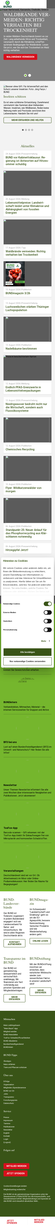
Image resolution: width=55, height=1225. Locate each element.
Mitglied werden (39, 1221)
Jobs (6, 1094)
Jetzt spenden (12, 1221)
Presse (6, 1117)
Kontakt (7, 1136)
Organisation (9, 1084)
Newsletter (8, 1130)
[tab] (25, 75)
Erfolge (6, 1081)
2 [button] (29, 75)
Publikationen (9, 1127)
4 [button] (32, 130)
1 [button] (25, 75)
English (6, 1133)
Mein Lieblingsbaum (12, 1025)
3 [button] (29, 130)
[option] (27, 104)
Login (6, 1139)
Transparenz (9, 1097)
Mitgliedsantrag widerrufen (15, 1189)
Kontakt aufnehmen (14, 943)
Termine (7, 1123)
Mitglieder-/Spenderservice (15, 1088)
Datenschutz (9, 1103)
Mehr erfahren (14, 998)
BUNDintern (8, 1047)
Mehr (43, 641)
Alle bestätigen (27, 652)
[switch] (48, 612)
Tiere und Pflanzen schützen (15, 1067)
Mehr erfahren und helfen (27, 120)
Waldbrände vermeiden (20, 57)
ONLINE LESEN (40, 941)
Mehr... (36, 1201)
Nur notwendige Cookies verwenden (27, 661)
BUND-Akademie (10, 1041)
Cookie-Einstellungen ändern (15, 1186)
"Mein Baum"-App (11, 1028)
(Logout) (7, 1142)
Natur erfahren (9, 1064)
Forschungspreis (10, 1100)
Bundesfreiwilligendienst (14, 1044)
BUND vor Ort (9, 1091)
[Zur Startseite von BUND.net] (8, 4)
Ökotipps (7, 1061)
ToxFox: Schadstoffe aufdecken (17, 1038)
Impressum (8, 1120)
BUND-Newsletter (11, 1035)
